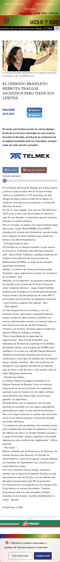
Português (30, 8)
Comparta (35, 110)
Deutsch (9, 4)
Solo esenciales (20, 555)
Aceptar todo (43, 555)
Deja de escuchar (35, 170)
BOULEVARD (8, 109)
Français (40, 4)
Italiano (51, 4)
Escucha (11, 170)
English (20, 4)
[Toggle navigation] (6, 20)
